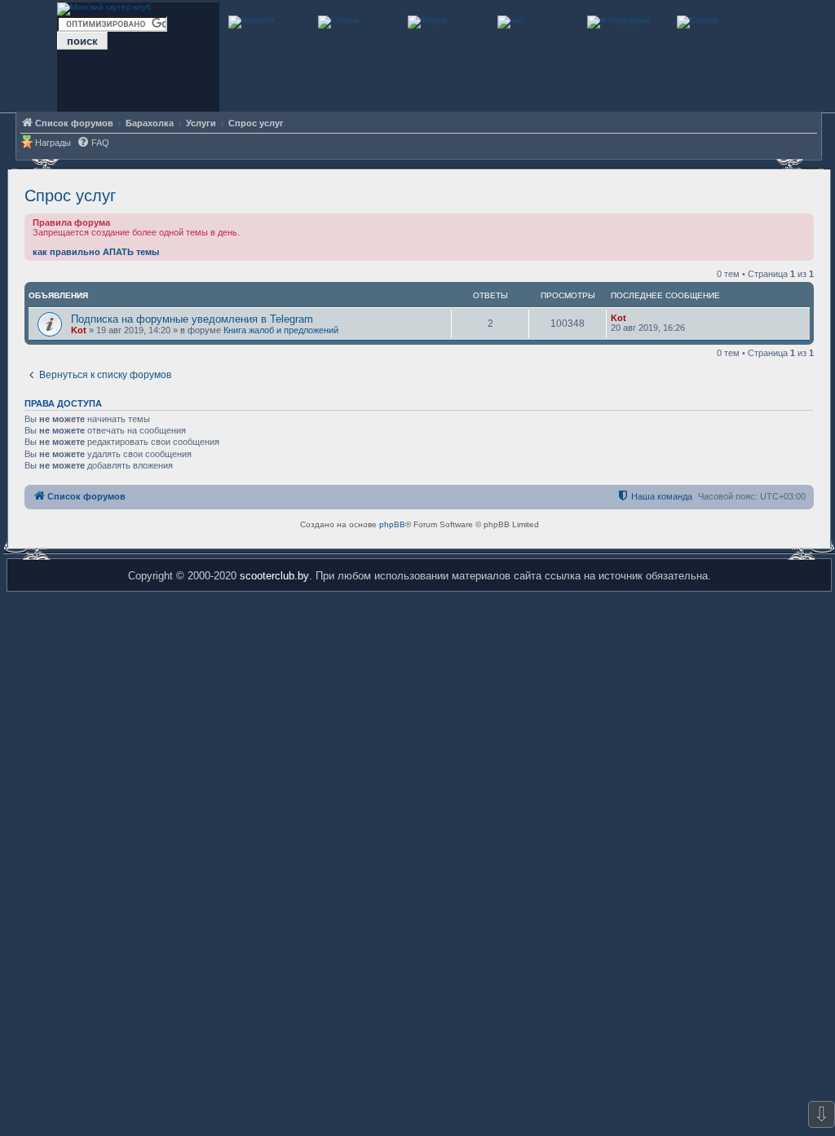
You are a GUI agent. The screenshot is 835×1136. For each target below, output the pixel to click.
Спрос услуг (70, 196)
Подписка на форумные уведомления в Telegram (192, 319)
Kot (78, 330)
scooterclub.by (274, 576)
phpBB (392, 524)
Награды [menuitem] (53, 143)
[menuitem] (93, 143)
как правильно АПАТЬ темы (96, 252)
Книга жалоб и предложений (280, 330)
